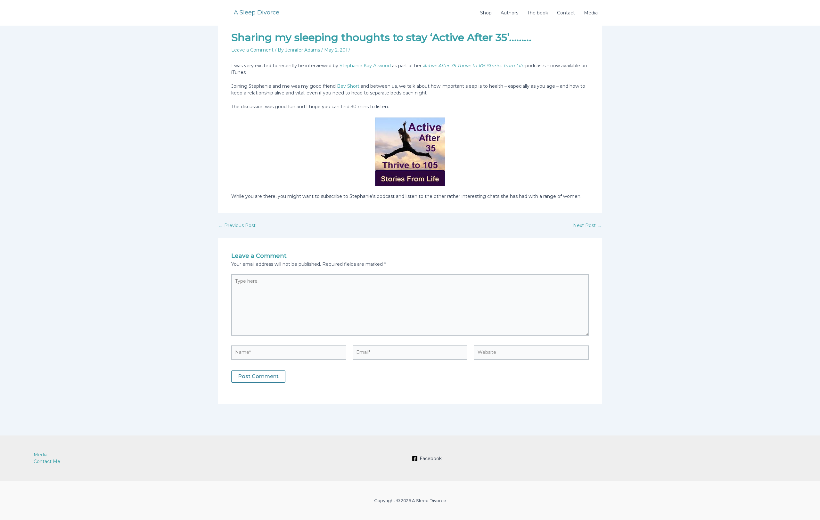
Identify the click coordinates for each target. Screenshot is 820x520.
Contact (566, 13)
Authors (509, 13)
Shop (486, 13)
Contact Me (47, 461)
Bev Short (348, 86)
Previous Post (237, 225)
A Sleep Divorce (256, 12)
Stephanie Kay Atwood (366, 66)
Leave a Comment (252, 50)
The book (537, 13)
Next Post (587, 225)
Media (591, 13)
